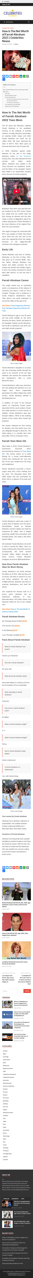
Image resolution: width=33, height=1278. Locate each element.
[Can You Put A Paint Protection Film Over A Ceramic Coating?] (7, 1034)
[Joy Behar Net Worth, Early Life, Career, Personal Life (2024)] (16, 951)
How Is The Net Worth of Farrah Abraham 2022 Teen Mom (15, 90)
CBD (4, 1071)
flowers (5, 1095)
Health (5, 1109)
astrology (5, 1056)
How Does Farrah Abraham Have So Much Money (18, 99)
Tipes (4, 1139)
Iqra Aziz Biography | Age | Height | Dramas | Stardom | (22, 1222)
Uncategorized (7, 1153)
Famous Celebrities (8, 1086)
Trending (5, 1148)
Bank (4, 1062)
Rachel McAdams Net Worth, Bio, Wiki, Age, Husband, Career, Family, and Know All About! (16, 904)
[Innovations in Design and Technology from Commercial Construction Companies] (7, 1022)
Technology (6, 1136)
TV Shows (6, 1150)
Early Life (7, 93)
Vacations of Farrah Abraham (12, 106)
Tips (4, 1142)
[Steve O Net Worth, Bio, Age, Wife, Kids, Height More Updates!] (16, 922)
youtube (5, 1159)
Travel (5, 1145)
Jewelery (5, 1115)
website (5, 1156)
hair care (5, 1106)
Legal (4, 1121)
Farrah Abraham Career (11, 95)
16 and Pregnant (23, 156)
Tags (22, 1198)
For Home (6, 1098)
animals (5, 1051)
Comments (15, 1198)
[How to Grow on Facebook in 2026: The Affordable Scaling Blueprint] (7, 1012)
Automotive (6, 1059)
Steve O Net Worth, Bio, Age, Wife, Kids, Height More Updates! (15, 934)
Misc (4, 1124)
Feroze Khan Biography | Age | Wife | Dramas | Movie (22, 1212)
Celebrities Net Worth (8, 28)
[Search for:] (16, 991)
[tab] (6, 1199)
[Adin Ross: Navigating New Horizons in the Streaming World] (7, 1201)
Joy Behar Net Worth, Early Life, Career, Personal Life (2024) (15, 963)
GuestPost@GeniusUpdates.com (16, 1275)
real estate (6, 1130)
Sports (5, 1133)
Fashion (5, 1089)
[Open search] (29, 22)
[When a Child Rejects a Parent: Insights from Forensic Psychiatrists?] (7, 1001)
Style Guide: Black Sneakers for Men (12, 1263)
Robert (16, 44)
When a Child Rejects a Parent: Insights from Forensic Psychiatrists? (21, 1003)
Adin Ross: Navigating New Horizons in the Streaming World (22, 1203)
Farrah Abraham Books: (12, 100)
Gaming (5, 1103)
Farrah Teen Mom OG (10, 97)
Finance (5, 1092)
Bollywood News (8, 1068)
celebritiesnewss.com (14, 1273)
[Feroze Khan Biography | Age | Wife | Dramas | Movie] (7, 1212)
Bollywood (6, 1065)
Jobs (4, 1118)
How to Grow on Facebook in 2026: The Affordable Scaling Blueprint (22, 1013)
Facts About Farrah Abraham (13, 102)
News (4, 1127)
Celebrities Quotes (8, 1077)
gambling (5, 1101)
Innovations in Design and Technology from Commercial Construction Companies (21, 1024)
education (6, 1080)
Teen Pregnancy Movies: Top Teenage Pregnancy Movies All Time (16, 308)
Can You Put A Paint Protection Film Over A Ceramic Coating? (21, 1036)
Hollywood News (8, 1112)
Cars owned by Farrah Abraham (12, 104)
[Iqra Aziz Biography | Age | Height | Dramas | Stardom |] (7, 1221)
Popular (6, 1198)
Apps (4, 1054)
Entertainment (7, 1083)
